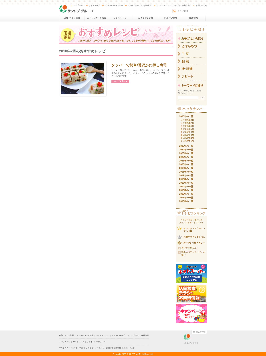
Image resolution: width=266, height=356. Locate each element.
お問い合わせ (201, 5)
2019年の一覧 (186, 168)
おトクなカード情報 (97, 18)
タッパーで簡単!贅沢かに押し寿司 (139, 65)
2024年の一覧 (186, 149)
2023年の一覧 (186, 153)
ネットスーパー (121, 18)
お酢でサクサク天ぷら (194, 237)
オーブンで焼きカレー (194, 243)
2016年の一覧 (186, 179)
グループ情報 (170, 18)
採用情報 (194, 18)
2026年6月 (188, 126)
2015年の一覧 (186, 182)
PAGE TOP (199, 332)
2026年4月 (188, 132)
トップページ (78, 5)
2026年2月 (188, 137)
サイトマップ (94, 5)
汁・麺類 (191, 69)
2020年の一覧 (186, 164)
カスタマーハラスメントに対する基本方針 (173, 5)
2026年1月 (188, 140)
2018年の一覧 (186, 171)
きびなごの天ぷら (190, 248)
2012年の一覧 (186, 194)
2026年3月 (188, 134)
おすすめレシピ (146, 18)
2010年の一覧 (186, 201)
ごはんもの (191, 46)
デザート (191, 76)
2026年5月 (188, 129)
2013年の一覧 (186, 190)
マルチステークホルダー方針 (139, 5)
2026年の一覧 (186, 116)
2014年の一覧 (186, 186)
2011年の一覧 (186, 197)
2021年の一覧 (186, 160)
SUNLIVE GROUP (191, 339)
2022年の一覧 (186, 157)
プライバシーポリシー (113, 5)
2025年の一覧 (186, 146)
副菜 (191, 61)
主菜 (191, 54)
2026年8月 (188, 120)
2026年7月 (188, 123)
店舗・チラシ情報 (72, 18)
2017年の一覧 (186, 175)
